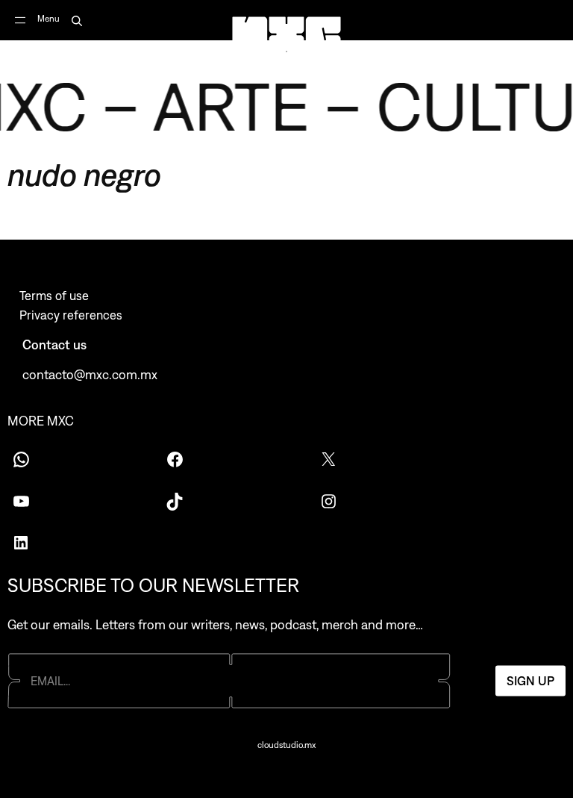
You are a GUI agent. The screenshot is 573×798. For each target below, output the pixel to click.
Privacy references (70, 315)
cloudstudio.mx (286, 745)
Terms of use (54, 295)
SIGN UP (530, 680)
